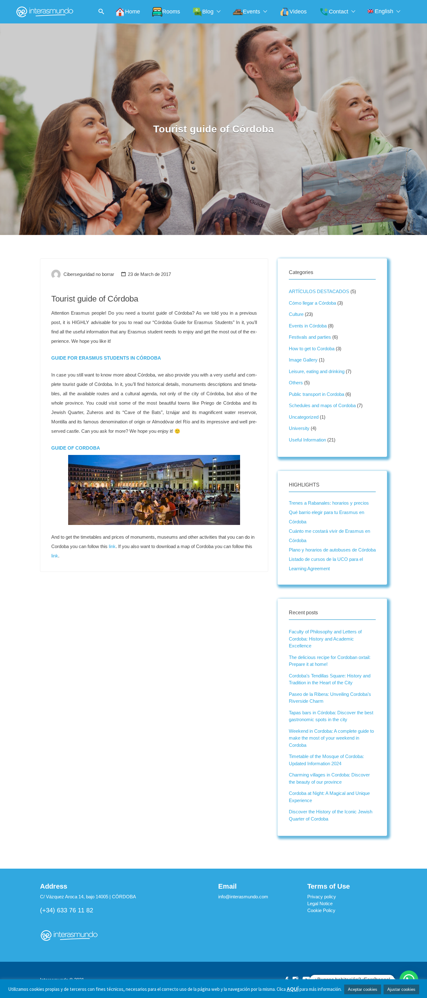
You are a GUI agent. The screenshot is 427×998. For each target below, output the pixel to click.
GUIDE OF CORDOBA (75, 448)
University (299, 428)
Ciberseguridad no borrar (88, 274)
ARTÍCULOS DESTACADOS (319, 291)
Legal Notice (320, 903)
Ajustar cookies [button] (401, 989)
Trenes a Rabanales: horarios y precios (329, 503)
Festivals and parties (310, 337)
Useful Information (307, 439)
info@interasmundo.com (243, 896)
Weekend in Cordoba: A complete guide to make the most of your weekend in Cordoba (331, 738)
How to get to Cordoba (311, 348)
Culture (296, 314)
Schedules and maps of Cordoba (322, 405)
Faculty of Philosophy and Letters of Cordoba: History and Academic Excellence (325, 638)
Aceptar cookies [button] (362, 989)
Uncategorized (304, 417)
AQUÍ (293, 989)
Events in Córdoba (308, 325)
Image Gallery (303, 359)
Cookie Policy (321, 910)
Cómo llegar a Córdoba (312, 303)
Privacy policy (321, 896)
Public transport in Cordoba (316, 394)
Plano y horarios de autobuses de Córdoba (332, 549)
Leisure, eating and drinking (316, 371)
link (112, 546)
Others (296, 382)
